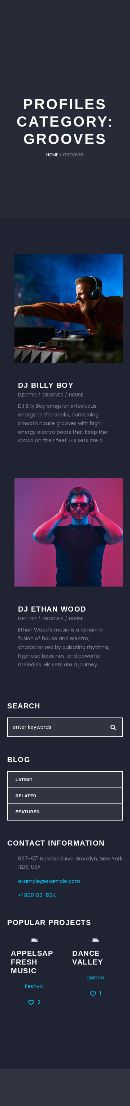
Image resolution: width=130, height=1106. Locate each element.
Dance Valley (87, 957)
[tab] (65, 780)
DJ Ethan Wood (52, 609)
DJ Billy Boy (45, 385)
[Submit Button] (113, 727)
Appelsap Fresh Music (32, 962)
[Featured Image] (68, 308)
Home (52, 155)
